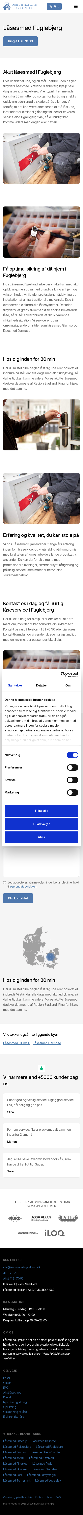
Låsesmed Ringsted (15, 1463)
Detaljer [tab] (41, 685)
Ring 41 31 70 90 (20, 41)
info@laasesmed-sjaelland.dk (21, 1267)
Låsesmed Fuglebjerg (49, 1446)
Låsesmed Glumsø (16, 1043)
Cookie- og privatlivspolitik (17, 1497)
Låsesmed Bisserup (15, 1441)
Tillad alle (41, 810)
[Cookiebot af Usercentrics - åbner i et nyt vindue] (60, 674)
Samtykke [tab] (15, 685)
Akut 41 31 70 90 (13, 1278)
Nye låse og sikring (15, 1402)
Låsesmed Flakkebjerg (17, 1446)
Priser (6, 1378)
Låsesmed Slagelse (45, 1469)
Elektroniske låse (13, 1416)
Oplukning (9, 1407)
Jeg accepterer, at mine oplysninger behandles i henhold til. (43, 884)
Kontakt (7, 1397)
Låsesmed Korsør (13, 1458)
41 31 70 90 (10, 1272)
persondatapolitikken (23, 886)
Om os (7, 1382)
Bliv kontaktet (18, 898)
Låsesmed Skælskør (15, 1469)
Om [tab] (68, 685)
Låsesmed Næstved (41, 1458)
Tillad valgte (41, 824)
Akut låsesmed (12, 1392)
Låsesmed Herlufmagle (45, 1452)
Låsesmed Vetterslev (48, 1480)
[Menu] (76, 6)
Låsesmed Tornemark (16, 1480)
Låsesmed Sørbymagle (41, 1475)
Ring (56, 6)
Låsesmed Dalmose (47, 1043)
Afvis (41, 837)
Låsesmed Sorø (12, 1475)
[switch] (72, 767)
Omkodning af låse (15, 1411)
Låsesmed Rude (42, 1463)
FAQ (5, 1387)
